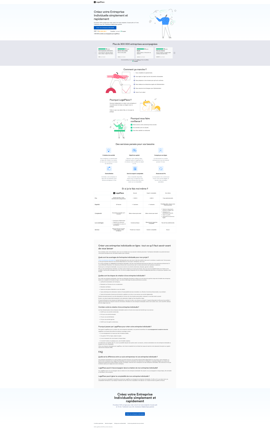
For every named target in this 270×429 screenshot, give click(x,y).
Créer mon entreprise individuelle (105, 27)
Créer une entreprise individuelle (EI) (107, 260)
